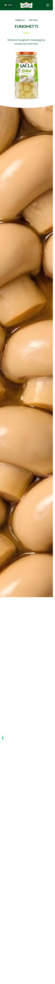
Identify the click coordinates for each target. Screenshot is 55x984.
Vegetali (20, 20)
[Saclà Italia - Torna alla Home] (26, 5)
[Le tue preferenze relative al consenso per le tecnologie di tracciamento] (2, 738)
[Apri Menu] (48, 5)
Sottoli (33, 20)
